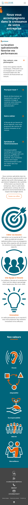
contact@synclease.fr (14, 494)
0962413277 (14, 488)
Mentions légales (5, 498)
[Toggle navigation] (25, 3)
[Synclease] (7, 3)
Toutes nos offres (14, 196)
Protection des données (14, 498)
